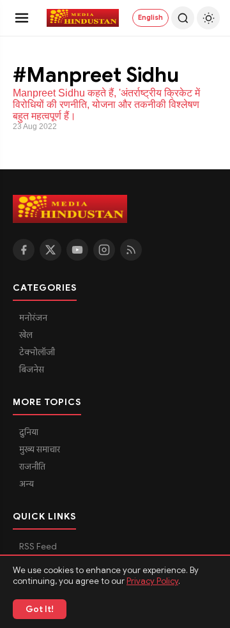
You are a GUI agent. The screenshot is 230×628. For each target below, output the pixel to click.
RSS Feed (38, 546)
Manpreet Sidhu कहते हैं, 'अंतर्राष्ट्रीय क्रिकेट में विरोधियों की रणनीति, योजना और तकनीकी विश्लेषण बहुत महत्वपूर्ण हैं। (106, 104)
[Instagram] (104, 250)
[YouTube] (77, 250)
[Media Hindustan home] (83, 18)
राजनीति (32, 466)
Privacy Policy (152, 581)
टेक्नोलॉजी (37, 352)
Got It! (40, 609)
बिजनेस (31, 369)
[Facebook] (23, 250)
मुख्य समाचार (39, 449)
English (150, 17)
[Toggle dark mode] (208, 17)
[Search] (182, 17)
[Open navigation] (21, 17)
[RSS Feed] (131, 250)
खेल (26, 335)
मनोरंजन (33, 317)
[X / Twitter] (50, 250)
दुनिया (28, 432)
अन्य (26, 484)
